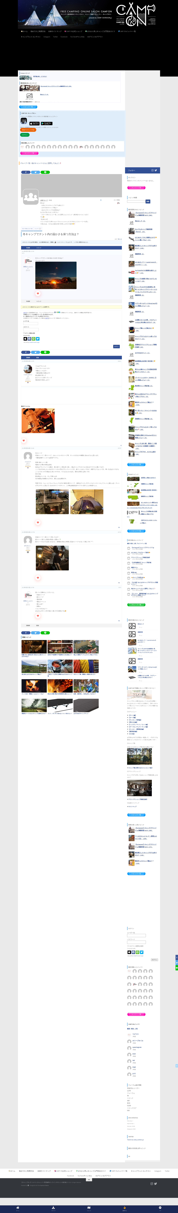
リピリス (135, 1034)
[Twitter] (35, 172)
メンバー (37, 228)
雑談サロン (134, 567)
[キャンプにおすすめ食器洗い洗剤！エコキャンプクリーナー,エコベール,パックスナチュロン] (132, 291)
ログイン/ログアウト (95, 37)
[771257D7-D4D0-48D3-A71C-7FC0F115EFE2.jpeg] (38, 420)
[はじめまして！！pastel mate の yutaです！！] (132, 267)
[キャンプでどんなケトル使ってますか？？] (132, 341)
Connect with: (26, 335)
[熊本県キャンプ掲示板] (132, 390)
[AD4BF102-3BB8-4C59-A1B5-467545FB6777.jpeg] (86, 501)
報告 (121, 445)
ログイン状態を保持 (30, 333)
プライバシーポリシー (37, 127)
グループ (53, 1210)
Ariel (134, 1054)
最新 (128, 543)
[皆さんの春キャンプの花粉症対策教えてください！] (132, 374)
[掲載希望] (132, 258)
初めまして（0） (44, 94)
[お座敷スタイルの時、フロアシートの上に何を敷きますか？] (132, 324)
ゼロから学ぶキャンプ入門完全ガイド (101, 31)
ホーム (25, 31)
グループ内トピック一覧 (27, 228)
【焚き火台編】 (133, 722)
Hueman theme (44, 1185)
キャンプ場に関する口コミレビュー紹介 (140, 768)
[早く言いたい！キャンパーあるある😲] (132, 415)
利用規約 (27, 127)
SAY (133, 1060)
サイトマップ (132, 806)
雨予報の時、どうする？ (40, 76)
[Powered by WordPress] (28, 1185)
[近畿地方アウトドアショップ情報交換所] (132, 349)
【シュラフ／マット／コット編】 (138, 724)
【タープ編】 (132, 717)
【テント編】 (132, 715)
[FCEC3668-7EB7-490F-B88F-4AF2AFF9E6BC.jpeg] (52, 558)
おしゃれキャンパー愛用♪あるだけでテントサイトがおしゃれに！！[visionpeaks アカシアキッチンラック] (142, 505)
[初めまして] (29, 99)
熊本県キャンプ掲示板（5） (144, 386)
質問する (125, 1210)
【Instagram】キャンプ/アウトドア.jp (142, 547)
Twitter (55, 37)
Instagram (47, 37)
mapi (134, 1067)
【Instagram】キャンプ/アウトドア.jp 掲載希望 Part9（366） (56, 86)
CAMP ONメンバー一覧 (128, 31)
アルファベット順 (142, 543)
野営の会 (134, 572)
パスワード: (26, 327)
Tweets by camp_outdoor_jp (135, 1139)
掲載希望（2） (139, 312)
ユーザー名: (26, 321)
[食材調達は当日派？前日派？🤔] (132, 365)
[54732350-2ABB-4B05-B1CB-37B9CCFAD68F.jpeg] (52, 501)
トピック (89, 1210)
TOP (160, 1210)
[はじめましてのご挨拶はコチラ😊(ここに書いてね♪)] (132, 242)
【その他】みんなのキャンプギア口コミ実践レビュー (144, 583)
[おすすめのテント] (132, 357)
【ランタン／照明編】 (135, 720)
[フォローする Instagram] (152, 170)
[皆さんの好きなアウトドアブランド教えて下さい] (132, 398)
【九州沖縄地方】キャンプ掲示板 (141, 562)
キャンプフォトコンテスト (31, 37)
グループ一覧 (25, 163)
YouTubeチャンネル (77, 37)
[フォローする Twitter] (156, 170)
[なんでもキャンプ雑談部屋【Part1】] (132, 234)
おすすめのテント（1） (142, 353)
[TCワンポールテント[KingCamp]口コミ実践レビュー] (132, 308)
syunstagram (136, 1047)
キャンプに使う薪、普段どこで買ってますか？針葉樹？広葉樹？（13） (146, 446)
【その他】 (131, 734)
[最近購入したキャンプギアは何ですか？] (132, 250)
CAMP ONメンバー (134, 1024)
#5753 (119, 532)
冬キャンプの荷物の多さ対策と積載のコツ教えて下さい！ (142, 514)
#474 (120, 587)
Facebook (64, 37)
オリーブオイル (137, 1041)
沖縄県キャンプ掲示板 (147, 484)
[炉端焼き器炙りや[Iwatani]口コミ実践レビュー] (132, 440)
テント (120, 239)
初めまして (141, 624)
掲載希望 (140, 632)
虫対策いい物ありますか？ (148, 477)
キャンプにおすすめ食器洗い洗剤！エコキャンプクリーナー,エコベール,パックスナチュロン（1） (146, 289)
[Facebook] (25, 172)
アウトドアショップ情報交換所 (140, 557)
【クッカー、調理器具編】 (136, 729)
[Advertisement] (89, 54)
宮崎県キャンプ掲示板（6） (144, 419)
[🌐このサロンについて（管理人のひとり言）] (132, 841)
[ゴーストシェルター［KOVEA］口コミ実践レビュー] (132, 382)
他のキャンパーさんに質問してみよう (142, 588)
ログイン (25, 135)
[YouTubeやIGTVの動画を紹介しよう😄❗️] (132, 275)
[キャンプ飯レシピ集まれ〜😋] (132, 332)
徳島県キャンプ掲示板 (147, 496)
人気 (135, 543)
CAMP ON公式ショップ (74, 31)
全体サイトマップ (54, 31)
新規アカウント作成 (28, 130)
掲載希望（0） (139, 254)
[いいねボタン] (37, 293)
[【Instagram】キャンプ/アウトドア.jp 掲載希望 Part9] (29, 90)
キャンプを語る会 (138, 577)
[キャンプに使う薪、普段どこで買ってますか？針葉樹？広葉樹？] (132, 448)
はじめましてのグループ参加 (140, 552)
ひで (134, 1074)
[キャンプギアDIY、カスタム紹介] (132, 456)
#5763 (119, 448)
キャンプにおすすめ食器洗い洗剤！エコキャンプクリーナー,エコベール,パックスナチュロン (147, 650)
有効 (131, 543)
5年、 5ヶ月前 (74, 242)
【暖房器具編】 (133, 731)
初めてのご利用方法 (38, 31)
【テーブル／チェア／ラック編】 (138, 727)
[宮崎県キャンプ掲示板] (132, 423)
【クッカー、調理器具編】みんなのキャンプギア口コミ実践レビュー (144, 594)
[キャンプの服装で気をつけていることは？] (132, 283)
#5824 (119, 361)
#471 (23, 253)
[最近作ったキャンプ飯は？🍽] (132, 407)
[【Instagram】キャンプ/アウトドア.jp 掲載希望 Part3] (132, 849)
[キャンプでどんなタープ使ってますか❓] (132, 431)
